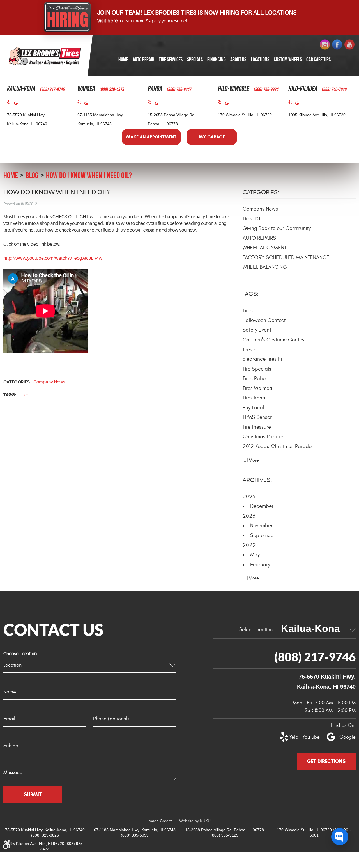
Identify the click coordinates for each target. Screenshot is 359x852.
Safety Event (257, 330)
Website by (195, 821)
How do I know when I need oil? (89, 175)
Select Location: (256, 629)
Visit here (107, 21)
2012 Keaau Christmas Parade (277, 446)
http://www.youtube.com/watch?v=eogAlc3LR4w (52, 258)
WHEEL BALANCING (265, 267)
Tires (23, 394)
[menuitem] (123, 59)
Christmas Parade (263, 436)
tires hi (250, 349)
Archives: (257, 480)
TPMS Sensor (257, 417)
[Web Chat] (339, 836)
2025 (249, 497)
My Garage (212, 137)
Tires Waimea (257, 388)
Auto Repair (143, 59)
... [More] (252, 460)
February (260, 564)
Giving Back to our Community (277, 228)
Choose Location (20, 653)
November (261, 525)
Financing (216, 59)
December (261, 506)
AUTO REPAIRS (259, 238)
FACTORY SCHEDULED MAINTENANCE (286, 257)
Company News (49, 382)
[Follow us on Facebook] (337, 45)
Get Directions (326, 761)
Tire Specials (257, 369)
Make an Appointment (151, 137)
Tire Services (171, 59)
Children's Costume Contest (274, 340)
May (255, 555)
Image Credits (160, 821)
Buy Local (253, 408)
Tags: (251, 294)
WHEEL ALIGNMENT (264, 248)
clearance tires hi (262, 359)
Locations (260, 59)
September (262, 535)
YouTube (308, 737)
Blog (32, 175)
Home (123, 59)
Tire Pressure (257, 427)
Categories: (261, 192)
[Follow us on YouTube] (349, 45)
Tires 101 (251, 219)
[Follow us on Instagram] (325, 45)
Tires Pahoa (256, 378)
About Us (238, 59)
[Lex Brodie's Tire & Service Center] (44, 56)
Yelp (10, 103)
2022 (249, 545)
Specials (195, 59)
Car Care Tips (318, 59)
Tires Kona (254, 398)
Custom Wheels (288, 59)
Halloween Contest (264, 320)
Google (17, 104)
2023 (249, 516)
